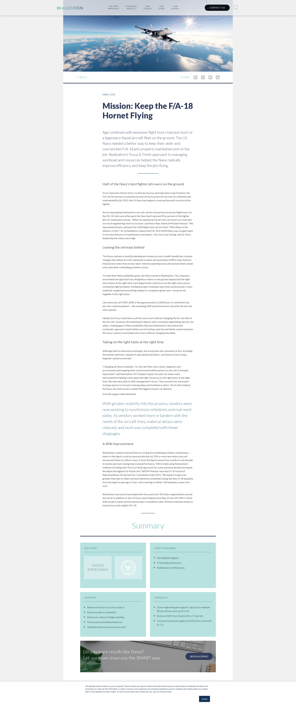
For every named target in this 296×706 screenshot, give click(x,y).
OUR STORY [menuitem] (161, 7)
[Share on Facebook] (203, 77)
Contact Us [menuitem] (217, 7)
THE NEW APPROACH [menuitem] (113, 7)
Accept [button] (204, 699)
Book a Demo (199, 656)
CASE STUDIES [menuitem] (148, 7)
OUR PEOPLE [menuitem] (175, 7)
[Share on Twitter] (210, 77)
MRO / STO (109, 94)
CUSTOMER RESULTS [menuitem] (131, 7)
